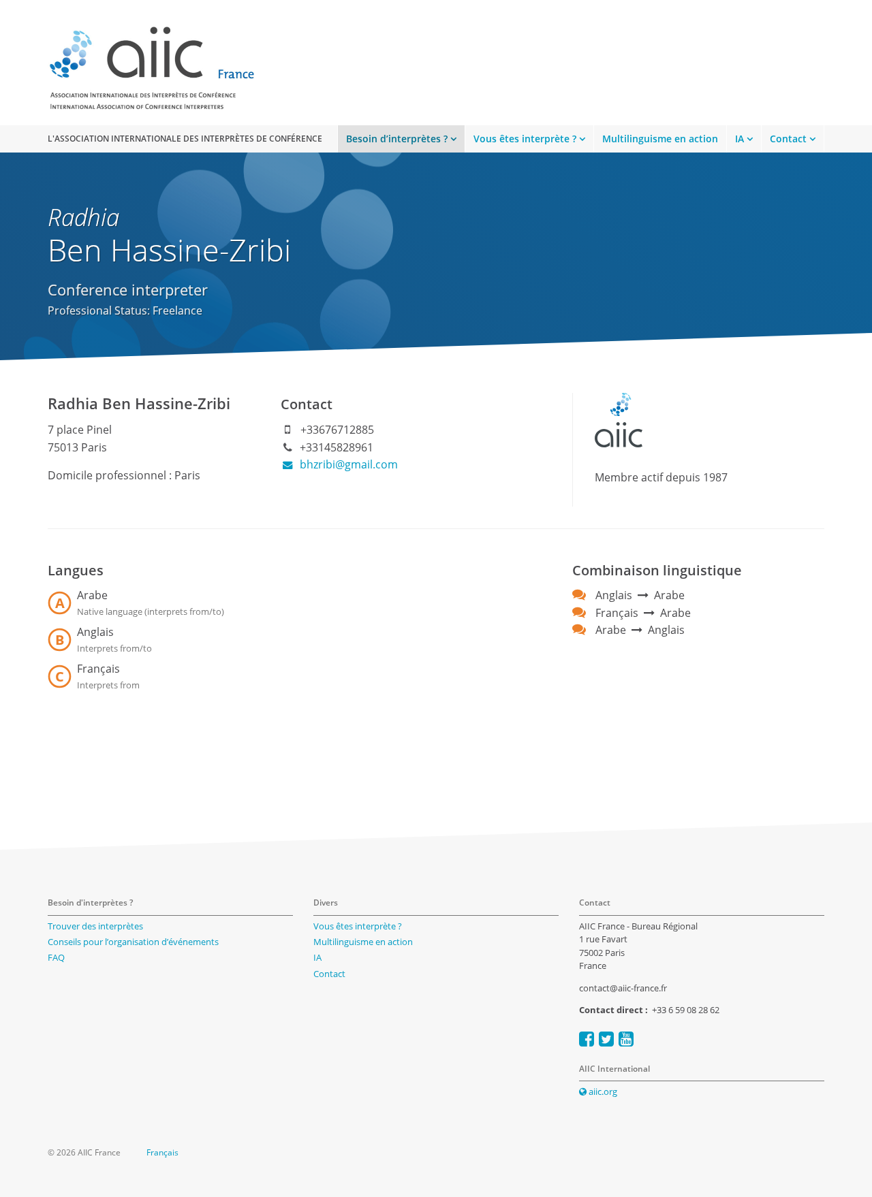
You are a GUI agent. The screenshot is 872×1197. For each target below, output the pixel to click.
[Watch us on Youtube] (626, 1039)
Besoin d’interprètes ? (397, 138)
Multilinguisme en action (660, 138)
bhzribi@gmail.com (347, 464)
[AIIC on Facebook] (586, 1039)
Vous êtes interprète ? (524, 138)
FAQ (56, 957)
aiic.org (602, 1091)
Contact (788, 138)
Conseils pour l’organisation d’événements (133, 942)
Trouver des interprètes (95, 926)
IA (739, 138)
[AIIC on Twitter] (606, 1039)
